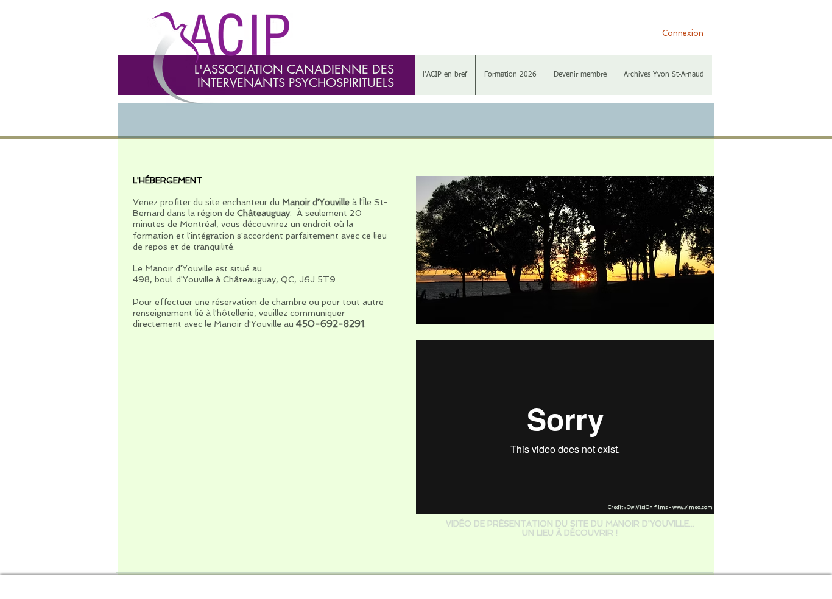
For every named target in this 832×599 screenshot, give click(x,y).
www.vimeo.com (692, 507)
